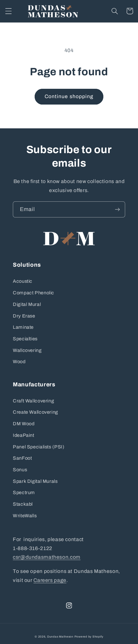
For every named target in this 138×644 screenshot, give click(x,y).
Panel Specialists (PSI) (39, 446)
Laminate (23, 327)
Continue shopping (69, 96)
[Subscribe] (117, 209)
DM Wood (23, 423)
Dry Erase (24, 315)
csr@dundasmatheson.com (47, 557)
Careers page (49, 580)
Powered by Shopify (88, 636)
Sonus (20, 469)
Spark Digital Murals (35, 481)
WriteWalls (25, 515)
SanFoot (22, 458)
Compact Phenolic (33, 292)
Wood (19, 361)
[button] (8, 11)
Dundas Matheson (60, 636)
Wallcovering (27, 350)
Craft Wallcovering (33, 400)
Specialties (25, 338)
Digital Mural (27, 304)
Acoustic (22, 281)
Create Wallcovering (35, 412)
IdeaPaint (23, 435)
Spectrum (24, 492)
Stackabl (23, 504)
